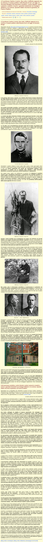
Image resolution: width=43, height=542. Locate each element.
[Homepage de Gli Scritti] (32, 540)
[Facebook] (15, 17)
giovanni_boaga (31, 13)
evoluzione (18, 13)
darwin (13, 13)
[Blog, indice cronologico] (7, 540)
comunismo (8, 13)
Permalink (29, 11)
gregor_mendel (4, 15)
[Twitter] (20, 17)
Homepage (34, 11)
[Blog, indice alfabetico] (19, 540)
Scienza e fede (4, 31)
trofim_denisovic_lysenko (28, 15)
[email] (13, 17)
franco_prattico (24, 13)
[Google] (17, 17)
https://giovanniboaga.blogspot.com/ (19, 27)
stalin (21, 15)
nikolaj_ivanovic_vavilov (14, 15)
